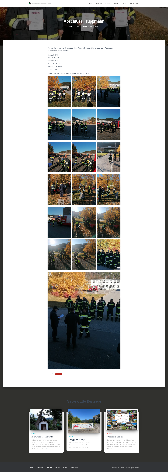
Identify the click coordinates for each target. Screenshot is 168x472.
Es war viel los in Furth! (42, 437)
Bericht (59, 374)
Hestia (122, 467)
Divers (124, 3)
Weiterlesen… (50, 449)
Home (90, 3)
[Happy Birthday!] (84, 421)
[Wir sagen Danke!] (122, 419)
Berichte (107, 3)
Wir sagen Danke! (115, 437)
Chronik (115, 3)
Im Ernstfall (134, 3)
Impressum (115, 467)
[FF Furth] (40, 3)
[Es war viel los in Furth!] (46, 419)
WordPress (135, 467)
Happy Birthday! (76, 439)
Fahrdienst (98, 3)
